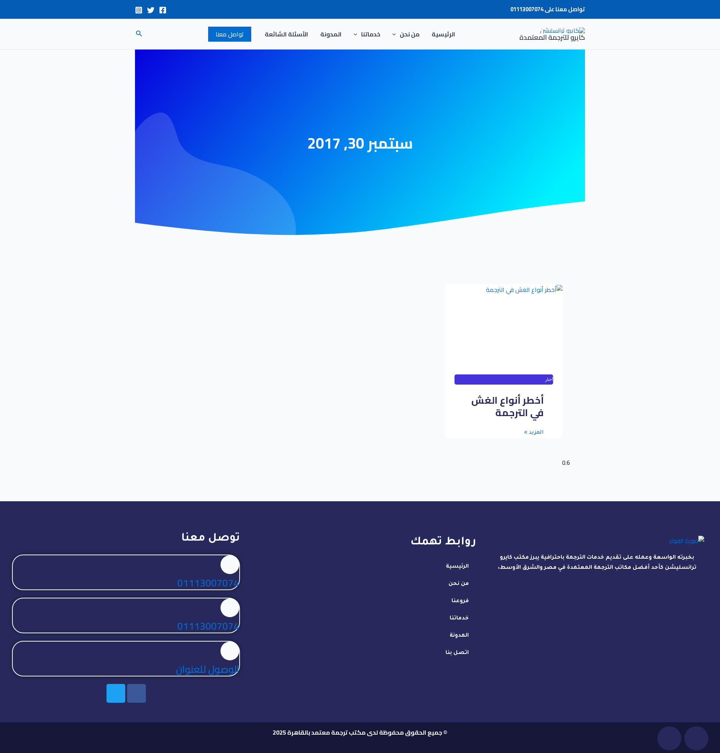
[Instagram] (138, 10)
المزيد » (534, 433)
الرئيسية (443, 34)
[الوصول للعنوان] (229, 651)
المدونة (331, 34)
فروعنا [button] (460, 601)
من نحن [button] (410, 34)
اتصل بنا (457, 653)
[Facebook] (162, 10)
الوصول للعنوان (207, 669)
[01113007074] (229, 564)
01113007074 (526, 9)
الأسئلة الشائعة (286, 34)
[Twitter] (150, 10)
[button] (396, 34)
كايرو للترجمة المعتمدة (552, 37)
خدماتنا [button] (370, 34)
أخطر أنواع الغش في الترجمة (507, 406)
